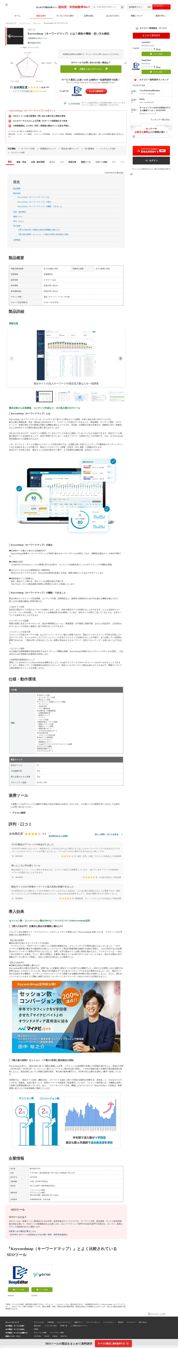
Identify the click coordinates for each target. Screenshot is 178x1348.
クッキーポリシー (109, 1322)
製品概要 (16, 189)
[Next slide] (120, 358)
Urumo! (46, 1336)
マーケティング (24, 23)
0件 (159, 49)
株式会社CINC (34, 43)
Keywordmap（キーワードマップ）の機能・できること (40, 206)
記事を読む (89, 15)
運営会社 (120, 1322)
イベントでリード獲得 (57, 1333)
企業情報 (16, 240)
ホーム (17, 15)
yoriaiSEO (34, 1295)
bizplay (55, 1336)
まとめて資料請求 (96, 91)
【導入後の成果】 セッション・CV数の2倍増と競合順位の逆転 (43, 234)
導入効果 (16, 226)
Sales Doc (64, 1336)
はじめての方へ (113, 15)
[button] (66, 355)
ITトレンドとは (39, 1322)
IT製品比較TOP (11, 23)
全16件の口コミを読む (58, 836)
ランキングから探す (65, 15)
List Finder (37, 1336)
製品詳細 (16, 193)
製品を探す (41, 15)
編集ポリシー (79, 1322)
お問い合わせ (143, 1322)
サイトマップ (131, 1322)
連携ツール (17, 216)
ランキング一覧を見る (160, 120)
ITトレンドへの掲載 (40, 1333)
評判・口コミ (18, 221)
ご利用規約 (50, 1322)
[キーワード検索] (122, 7)
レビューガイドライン (64, 1322)
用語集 (36, 1329)
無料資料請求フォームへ (161, 7)
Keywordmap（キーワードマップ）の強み (34, 202)
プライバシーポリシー (93, 1322)
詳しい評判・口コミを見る (106, 834)
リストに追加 (19, 1289)
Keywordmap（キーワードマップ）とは (33, 197)
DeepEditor (11, 1295)
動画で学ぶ (160, 15)
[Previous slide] (12, 358)
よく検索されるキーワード (79, 1326)
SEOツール (37, 23)
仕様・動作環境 (19, 212)
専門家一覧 (63, 1326)
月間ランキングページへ (90, 69)
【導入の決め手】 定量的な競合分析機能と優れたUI (39, 230)
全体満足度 (21, 87)
